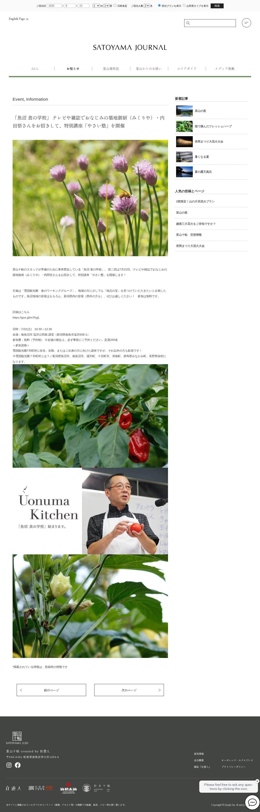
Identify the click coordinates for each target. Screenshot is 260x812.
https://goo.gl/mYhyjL (26, 317)
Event (18, 99)
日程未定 (122, 5)
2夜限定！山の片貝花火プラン (195, 201)
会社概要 (199, 760)
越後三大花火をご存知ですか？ (196, 223)
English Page (17, 18)
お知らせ (73, 68)
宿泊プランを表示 (171, 5)
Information (37, 99)
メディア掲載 (224, 68)
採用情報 (199, 753)
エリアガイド (187, 68)
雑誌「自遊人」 (202, 766)
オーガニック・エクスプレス (237, 760)
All (35, 68)
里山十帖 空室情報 (189, 234)
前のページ (51, 690)
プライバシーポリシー (233, 766)
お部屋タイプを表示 (197, 5)
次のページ (129, 690)
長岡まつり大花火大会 (190, 245)
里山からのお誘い (149, 68)
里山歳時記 (111, 68)
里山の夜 (181, 212)
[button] (246, 22)
